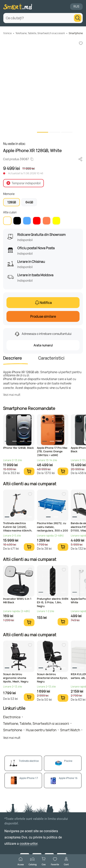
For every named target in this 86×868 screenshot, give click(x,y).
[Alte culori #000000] (17, 221)
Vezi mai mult (11, 395)
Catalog (33, 864)
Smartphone (76, 33)
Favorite (55, 864)
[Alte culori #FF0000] (37, 221)
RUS (76, 6)
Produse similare (43, 316)
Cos (44, 864)
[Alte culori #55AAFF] (27, 221)
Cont (66, 864)
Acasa (21, 864)
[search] (77, 18)
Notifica (46, 302)
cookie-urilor (28, 844)
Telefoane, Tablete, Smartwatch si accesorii (40, 33)
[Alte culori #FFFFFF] (7, 221)
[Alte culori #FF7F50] (46, 221)
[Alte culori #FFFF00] (56, 221)
